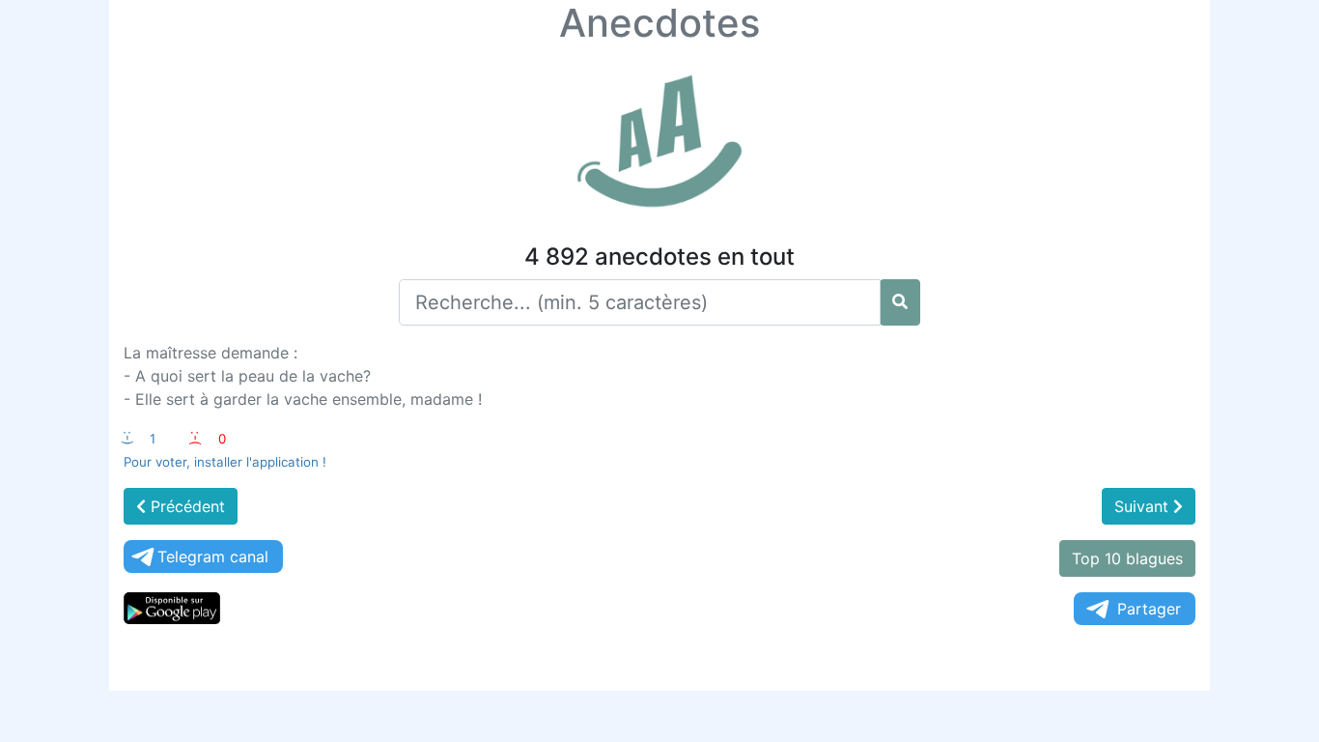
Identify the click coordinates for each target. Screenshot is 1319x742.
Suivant (1143, 506)
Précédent (185, 506)
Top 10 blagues (1127, 558)
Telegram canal (212, 556)
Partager (1149, 608)
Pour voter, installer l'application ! (225, 462)
